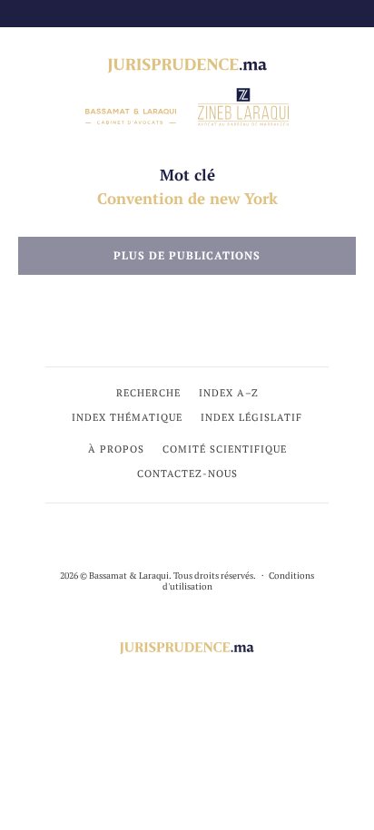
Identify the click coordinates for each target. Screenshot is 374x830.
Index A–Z (229, 392)
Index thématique (127, 417)
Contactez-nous (187, 473)
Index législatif (251, 417)
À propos (116, 449)
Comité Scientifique (224, 449)
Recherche (148, 392)
